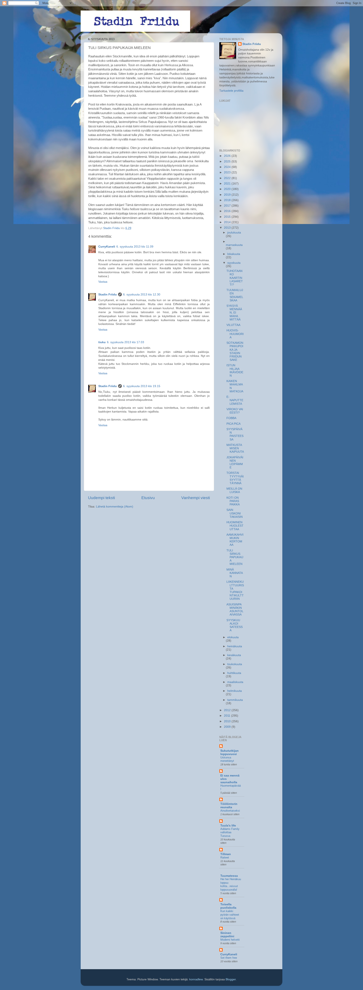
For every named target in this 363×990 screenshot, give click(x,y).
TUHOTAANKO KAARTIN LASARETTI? (234, 277)
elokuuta (233, 637)
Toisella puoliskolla (228, 906)
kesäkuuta (234, 655)
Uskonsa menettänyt (227, 759)
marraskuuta (234, 245)
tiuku (102, 342)
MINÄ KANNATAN (234, 573)
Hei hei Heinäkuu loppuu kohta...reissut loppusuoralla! (230, 884)
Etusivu (148, 498)
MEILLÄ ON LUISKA (234, 490)
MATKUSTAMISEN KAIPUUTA (235, 448)
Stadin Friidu (107, 294)
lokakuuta (233, 254)
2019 (227, 194)
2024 (227, 167)
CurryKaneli (106, 246)
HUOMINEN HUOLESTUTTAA (234, 526)
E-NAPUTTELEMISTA (234, 400)
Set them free (228, 957)
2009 (227, 726)
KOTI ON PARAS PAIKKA (233, 501)
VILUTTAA (233, 325)
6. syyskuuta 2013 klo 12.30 (141, 294)
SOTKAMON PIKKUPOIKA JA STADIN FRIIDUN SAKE (234, 351)
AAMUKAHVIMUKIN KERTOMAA (234, 540)
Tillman (225, 854)
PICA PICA (233, 423)
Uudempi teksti (101, 498)
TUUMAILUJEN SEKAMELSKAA (234, 295)
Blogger (231, 979)
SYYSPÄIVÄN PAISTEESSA (234, 434)
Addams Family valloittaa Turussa (229, 832)
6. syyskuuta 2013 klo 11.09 (134, 246)
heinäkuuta (234, 646)
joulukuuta (234, 232)
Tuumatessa (229, 875)
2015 (227, 216)
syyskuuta (234, 262)
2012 (227, 710)
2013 (227, 227)
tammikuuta (235, 699)
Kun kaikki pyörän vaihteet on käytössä (229, 915)
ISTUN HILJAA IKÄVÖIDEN (234, 370)
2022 (227, 178)
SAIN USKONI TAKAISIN (234, 513)
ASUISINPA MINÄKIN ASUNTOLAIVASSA (234, 609)
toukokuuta (234, 664)
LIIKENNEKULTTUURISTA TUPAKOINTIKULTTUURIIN (235, 590)
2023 (227, 172)
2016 (227, 211)
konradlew (196, 979)
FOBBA (231, 418)
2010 (227, 721)
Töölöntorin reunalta (228, 805)
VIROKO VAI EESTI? (234, 411)
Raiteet (224, 857)
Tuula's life (228, 825)
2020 (227, 189)
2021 (227, 183)
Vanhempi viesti (195, 498)
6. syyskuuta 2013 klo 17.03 (125, 342)
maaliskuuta (235, 682)
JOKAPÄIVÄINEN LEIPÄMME (234, 462)
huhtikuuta (234, 673)
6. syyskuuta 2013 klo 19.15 (141, 386)
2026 (227, 155)
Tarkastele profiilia (231, 90)
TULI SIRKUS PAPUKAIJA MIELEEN (234, 557)
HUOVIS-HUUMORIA (235, 334)
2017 (227, 205)
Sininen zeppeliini (227, 934)
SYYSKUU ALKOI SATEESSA (234, 625)
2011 (227, 715)
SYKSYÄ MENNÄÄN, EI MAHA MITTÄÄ (234, 312)
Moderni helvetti (230, 939)
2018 (227, 200)
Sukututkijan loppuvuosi (229, 752)
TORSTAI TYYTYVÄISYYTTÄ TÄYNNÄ (235, 478)
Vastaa (102, 281)
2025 (227, 161)
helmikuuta (234, 690)
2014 (227, 222)
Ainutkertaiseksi (230, 810)
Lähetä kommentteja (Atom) (114, 506)
